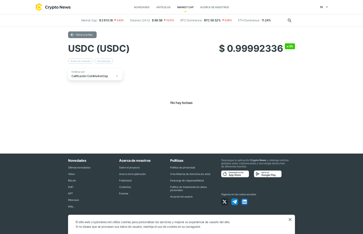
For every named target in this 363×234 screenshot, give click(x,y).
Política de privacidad (182, 167)
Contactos (125, 187)
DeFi (70, 187)
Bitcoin (72, 180)
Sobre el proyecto (129, 167)
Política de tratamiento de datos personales (188, 188)
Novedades (142, 7)
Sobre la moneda (80, 61)
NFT (70, 193)
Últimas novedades (79, 167)
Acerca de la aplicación (132, 174)
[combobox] (96, 77)
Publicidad (125, 180)
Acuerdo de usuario (181, 196)
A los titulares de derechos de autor (190, 174)
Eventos (123, 193)
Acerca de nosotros (214, 7)
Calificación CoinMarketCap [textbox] (89, 76)
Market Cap (185, 7)
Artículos (163, 7)
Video (71, 174)
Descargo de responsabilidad (187, 180)
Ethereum (73, 200)
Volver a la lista (84, 34)
